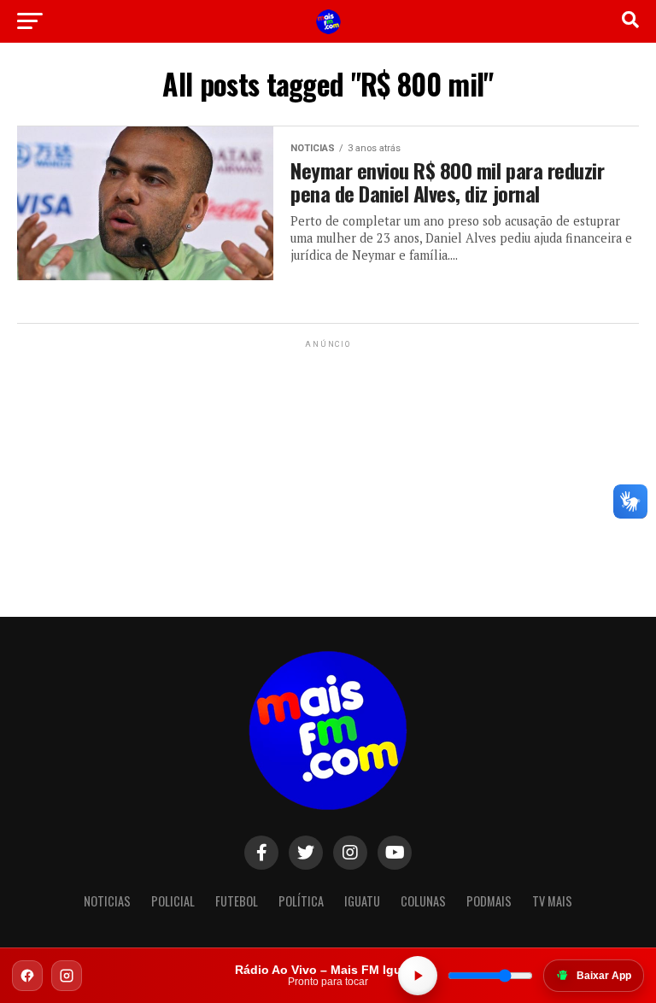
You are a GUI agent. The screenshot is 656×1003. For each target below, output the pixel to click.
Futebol (236, 901)
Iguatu (362, 901)
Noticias (107, 901)
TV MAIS (552, 901)
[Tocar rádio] (417, 975)
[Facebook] (27, 975)
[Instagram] (66, 975)
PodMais (489, 901)
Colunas (423, 901)
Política (301, 901)
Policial (173, 901)
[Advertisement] (328, 459)
